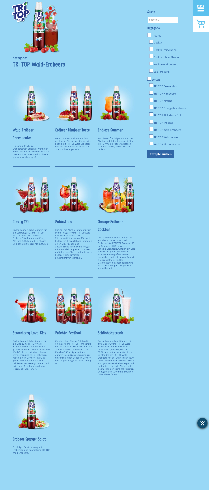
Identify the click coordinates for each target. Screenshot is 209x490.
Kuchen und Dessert (165, 64)
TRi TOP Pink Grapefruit (167, 115)
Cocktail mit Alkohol (165, 49)
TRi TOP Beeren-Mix (165, 86)
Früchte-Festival (68, 333)
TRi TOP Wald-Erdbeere (167, 129)
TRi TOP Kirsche (162, 100)
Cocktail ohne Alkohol (166, 57)
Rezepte (156, 36)
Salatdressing (161, 71)
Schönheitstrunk (110, 333)
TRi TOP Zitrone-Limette (167, 144)
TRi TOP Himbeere (164, 93)
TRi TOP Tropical (163, 122)
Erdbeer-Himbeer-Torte (72, 130)
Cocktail (158, 42)
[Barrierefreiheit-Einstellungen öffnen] (202, 423)
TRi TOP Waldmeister (166, 137)
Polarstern (63, 222)
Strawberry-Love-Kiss (29, 333)
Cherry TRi (21, 222)
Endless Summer (110, 130)
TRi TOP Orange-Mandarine (169, 108)
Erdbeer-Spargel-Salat (29, 439)
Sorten (155, 79)
